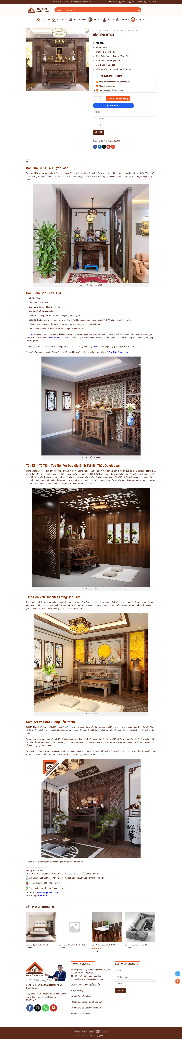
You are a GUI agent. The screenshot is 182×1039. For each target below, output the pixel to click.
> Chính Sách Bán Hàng (81, 996)
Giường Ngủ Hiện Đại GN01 (37, 945)
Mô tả (28, 161)
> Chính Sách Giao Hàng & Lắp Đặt (86, 1002)
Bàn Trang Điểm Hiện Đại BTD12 (72, 945)
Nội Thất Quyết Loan (59, 338)
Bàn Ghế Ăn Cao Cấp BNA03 (103, 945)
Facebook (42, 896)
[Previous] (26, 934)
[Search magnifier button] (138, 10)
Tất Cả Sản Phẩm (114, 141)
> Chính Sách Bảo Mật (80, 1013)
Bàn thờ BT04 (32, 173)
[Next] (155, 934)
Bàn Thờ (135, 30)
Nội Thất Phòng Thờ (122, 30)
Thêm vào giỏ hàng (118, 99)
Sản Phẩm (107, 30)
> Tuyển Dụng (77, 991)
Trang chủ (97, 30)
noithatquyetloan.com (47, 892)
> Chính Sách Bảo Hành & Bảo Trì (86, 1008)
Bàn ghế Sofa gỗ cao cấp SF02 (137, 945)
